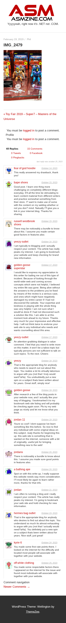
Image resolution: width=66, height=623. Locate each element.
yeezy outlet (21, 241)
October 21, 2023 (49, 490)
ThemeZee (32, 611)
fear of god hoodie (25, 168)
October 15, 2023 (49, 182)
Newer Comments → (17, 586)
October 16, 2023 (49, 242)
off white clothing (24, 562)
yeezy (17, 360)
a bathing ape (22, 469)
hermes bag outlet (24, 513)
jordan (17, 489)
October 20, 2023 (49, 452)
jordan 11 (19, 419)
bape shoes (21, 182)
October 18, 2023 (49, 361)
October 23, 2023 (49, 513)
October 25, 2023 (49, 563)
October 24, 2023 (49, 542)
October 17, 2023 (49, 265)
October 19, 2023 (49, 419)
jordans (18, 452)
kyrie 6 (18, 542)
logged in (28, 130)
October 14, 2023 (49, 168)
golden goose (22, 390)
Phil (29, 39)
